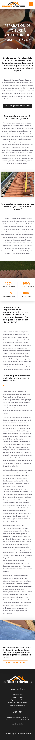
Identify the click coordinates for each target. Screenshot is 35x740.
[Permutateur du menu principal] (31, 4)
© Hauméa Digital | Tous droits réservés (17, 734)
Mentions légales (17, 724)
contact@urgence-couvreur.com (17, 717)
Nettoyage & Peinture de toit (17, 703)
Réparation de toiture (17, 700)
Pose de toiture (17, 694)
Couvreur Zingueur (17, 697)
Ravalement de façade (17, 705)
